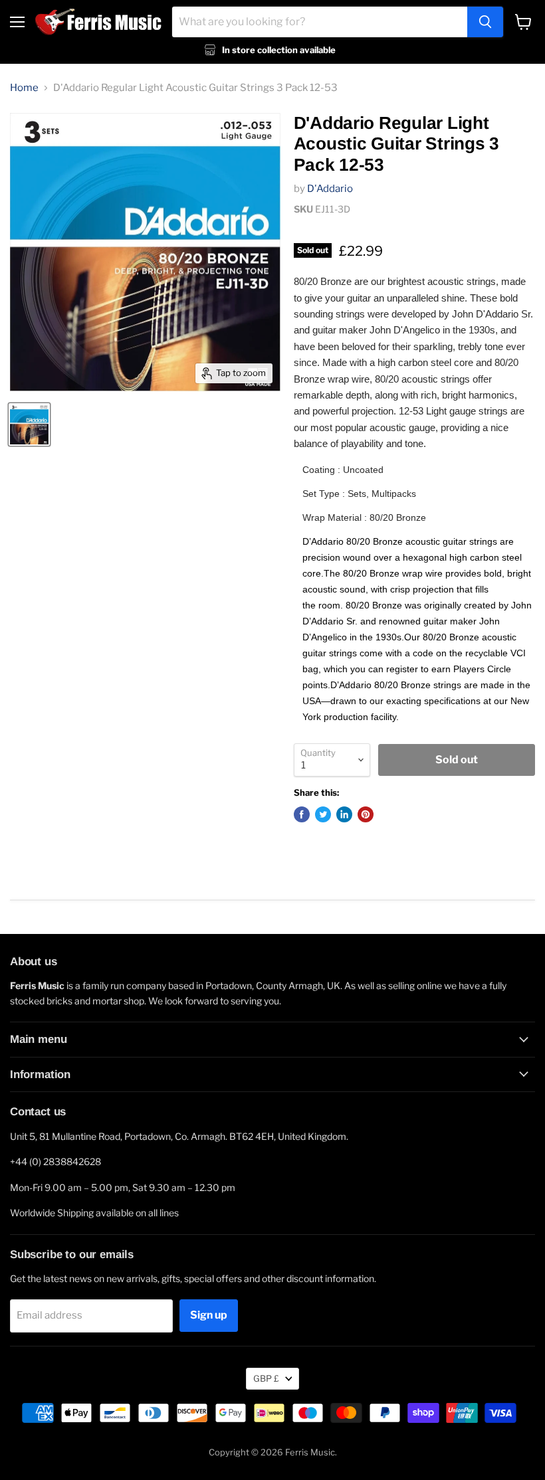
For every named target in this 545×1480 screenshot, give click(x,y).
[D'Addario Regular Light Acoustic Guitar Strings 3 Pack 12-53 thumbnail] (29, 424)
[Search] (485, 22)
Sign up (208, 1315)
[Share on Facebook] (302, 814)
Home (24, 88)
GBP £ (266, 1378)
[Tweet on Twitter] (323, 814)
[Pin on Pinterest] (366, 814)
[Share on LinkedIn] (344, 814)
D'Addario (330, 189)
